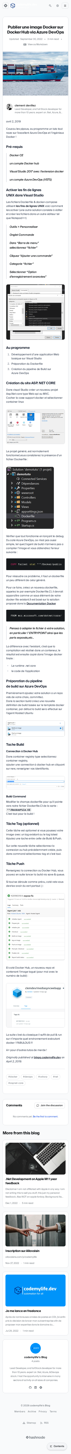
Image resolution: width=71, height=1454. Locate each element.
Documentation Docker (41, 603)
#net (55, 1077)
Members (19, 1412)
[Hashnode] (40, 1388)
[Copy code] (60, 562)
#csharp (42, 1077)
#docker (12, 1077)
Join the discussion (52, 1106)
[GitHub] (30, 1388)
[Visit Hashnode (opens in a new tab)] (35, 1437)
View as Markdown (38, 44)
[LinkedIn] (35, 1388)
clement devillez (25, 106)
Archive (32, 1412)
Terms (53, 1412)
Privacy (43, 1412)
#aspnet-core (15, 1083)
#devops (28, 1077)
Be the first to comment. (45, 1117)
